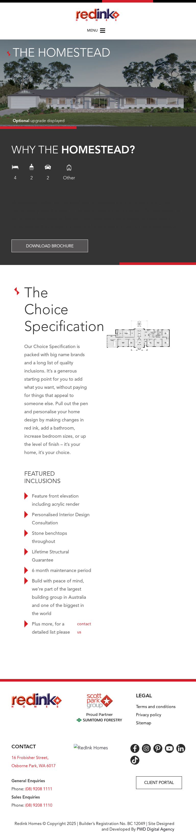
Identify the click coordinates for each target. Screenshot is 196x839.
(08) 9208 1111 (38, 789)
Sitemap (143, 723)
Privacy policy (148, 715)
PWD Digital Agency (155, 830)
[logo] (98, 14)
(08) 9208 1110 (38, 806)
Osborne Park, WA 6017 (33, 766)
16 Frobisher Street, (29, 758)
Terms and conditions (156, 707)
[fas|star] (134, 748)
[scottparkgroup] (99, 708)
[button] (98, 30)
